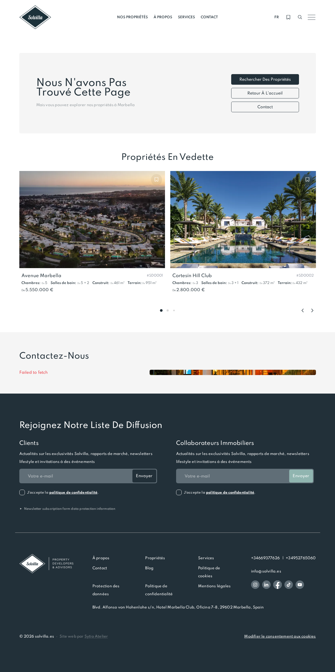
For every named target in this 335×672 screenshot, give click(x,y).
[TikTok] (288, 584)
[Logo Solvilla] (46, 563)
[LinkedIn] (266, 584)
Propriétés (155, 558)
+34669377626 (265, 558)
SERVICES (186, 17)
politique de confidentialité (73, 492)
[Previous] (302, 310)
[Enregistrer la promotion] (156, 179)
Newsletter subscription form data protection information (67, 508)
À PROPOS (163, 17)
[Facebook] (277, 584)
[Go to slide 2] (167, 310)
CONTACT (209, 17)
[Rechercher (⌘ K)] (300, 17)
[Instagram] (255, 584)
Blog (149, 568)
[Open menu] (311, 17)
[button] (155, 275)
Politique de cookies (209, 572)
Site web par (84, 636)
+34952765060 (301, 558)
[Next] (312, 310)
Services (206, 558)
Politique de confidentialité (159, 590)
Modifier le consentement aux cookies (280, 636)
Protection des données (106, 590)
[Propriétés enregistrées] (288, 17)
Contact (265, 107)
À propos (101, 558)
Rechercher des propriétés (265, 79)
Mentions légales (214, 586)
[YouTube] (300, 584)
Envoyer (144, 475)
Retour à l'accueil (265, 93)
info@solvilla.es (266, 571)
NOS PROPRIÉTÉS (132, 17)
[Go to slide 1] (161, 310)
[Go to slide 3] (174, 310)
